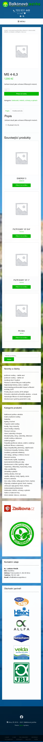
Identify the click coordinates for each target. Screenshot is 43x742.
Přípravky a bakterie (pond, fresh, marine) (18, 483)
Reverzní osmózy (10, 457)
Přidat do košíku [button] (21, 185)
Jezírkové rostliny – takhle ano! (14, 375)
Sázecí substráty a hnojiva (13, 433)
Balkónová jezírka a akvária (13, 414)
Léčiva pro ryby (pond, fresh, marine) (16, 486)
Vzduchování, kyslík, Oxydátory (14, 460)
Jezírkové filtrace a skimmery (13, 445)
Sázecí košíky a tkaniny (12, 429)
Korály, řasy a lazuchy (11, 426)
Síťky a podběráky (10, 469)
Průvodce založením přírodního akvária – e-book (20, 394)
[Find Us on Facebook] (20, 16)
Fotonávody (9, 739)
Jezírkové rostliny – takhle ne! (14, 378)
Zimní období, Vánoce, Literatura (15, 495)
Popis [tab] (7, 111)
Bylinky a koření (9, 422)
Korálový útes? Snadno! (12, 380)
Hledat (9, 359)
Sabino (21, 725)
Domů (6, 30)
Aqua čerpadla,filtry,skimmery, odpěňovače (18, 448)
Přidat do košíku (21, 94)
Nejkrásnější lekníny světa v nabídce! (16, 385)
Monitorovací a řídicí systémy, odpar (16, 464)
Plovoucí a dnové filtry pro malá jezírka (17, 382)
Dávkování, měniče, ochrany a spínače (19, 31)
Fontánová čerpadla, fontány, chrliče (16, 450)
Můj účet (28, 739)
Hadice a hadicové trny (12, 493)
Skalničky (7, 419)
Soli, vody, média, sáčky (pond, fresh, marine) (19, 481)
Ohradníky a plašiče (10, 471)
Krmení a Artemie (10, 479)
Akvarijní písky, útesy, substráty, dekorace (18, 436)
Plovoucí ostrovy (9, 431)
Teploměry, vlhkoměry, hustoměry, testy (18, 467)
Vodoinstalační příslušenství (18, 30)
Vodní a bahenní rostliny (12, 417)
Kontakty (19, 739)
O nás (14, 737)
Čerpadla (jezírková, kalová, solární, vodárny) (19, 443)
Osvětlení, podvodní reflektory (14, 452)
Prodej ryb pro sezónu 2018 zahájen (16, 392)
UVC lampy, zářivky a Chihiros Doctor (16, 455)
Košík (36, 739)
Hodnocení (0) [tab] (17, 111)
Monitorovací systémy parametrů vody (17, 399)
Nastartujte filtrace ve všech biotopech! (17, 397)
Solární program (9, 441)
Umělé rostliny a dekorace (13, 438)
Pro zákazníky (23, 737)
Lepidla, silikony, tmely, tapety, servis (16, 476)
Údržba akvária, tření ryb (12, 474)
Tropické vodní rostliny (11, 424)
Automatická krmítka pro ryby (14, 462)
